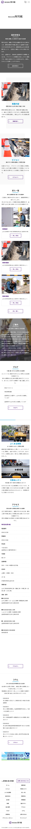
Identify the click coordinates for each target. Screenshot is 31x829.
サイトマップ (23, 818)
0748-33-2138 (5, 532)
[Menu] (28, 2)
